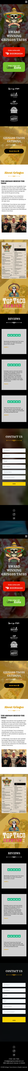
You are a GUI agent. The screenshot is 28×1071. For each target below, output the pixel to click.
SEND (14, 1020)
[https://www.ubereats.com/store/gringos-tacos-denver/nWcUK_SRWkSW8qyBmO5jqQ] (14, 67)
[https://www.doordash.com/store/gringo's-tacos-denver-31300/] (14, 52)
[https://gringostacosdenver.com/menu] (14, 260)
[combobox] (4, 467)
